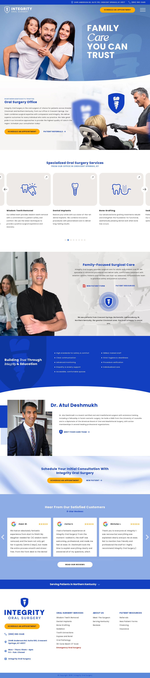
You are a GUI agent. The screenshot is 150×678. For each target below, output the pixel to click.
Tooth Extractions (64, 633)
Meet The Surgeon (101, 618)
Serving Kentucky (101, 621)
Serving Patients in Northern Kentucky (73, 584)
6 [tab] (79, 240)
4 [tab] (73, 240)
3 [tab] (71, 240)
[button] (3, 537)
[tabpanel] (29, 200)
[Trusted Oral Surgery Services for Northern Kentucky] (26, 608)
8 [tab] (84, 240)
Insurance (124, 629)
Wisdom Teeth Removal (67, 618)
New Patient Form (95, 286)
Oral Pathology (63, 640)
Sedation (60, 629)
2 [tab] (68, 240)
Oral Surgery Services (69, 612)
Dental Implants (64, 621)
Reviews (96, 625)
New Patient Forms (128, 621)
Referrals (124, 618)
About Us (98, 612)
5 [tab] (76, 240)
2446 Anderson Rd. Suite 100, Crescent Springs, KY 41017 (99, 2)
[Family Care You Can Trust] (18, 9)
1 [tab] (65, 240)
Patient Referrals (53, 131)
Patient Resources (125, 286)
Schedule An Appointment (117, 10)
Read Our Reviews (75, 564)
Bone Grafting (63, 625)
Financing (124, 625)
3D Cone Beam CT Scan (67, 644)
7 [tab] (82, 240)
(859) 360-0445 (138, 2)
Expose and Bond (64, 636)
